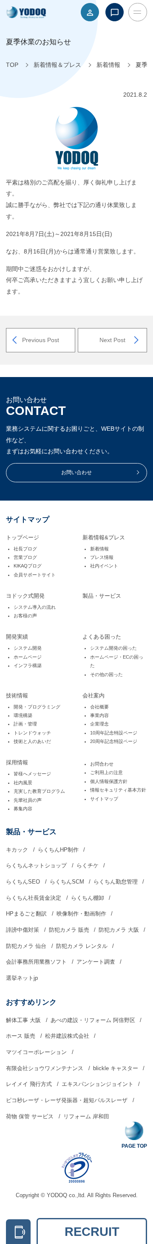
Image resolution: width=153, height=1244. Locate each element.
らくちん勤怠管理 (116, 882)
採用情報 (17, 763)
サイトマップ (104, 798)
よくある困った (101, 637)
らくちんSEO (24, 882)
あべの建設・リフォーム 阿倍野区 (94, 1020)
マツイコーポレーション (37, 1052)
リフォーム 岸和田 (86, 1117)
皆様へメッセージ (32, 773)
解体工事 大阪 (24, 1020)
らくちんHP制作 (59, 850)
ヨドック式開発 (25, 596)
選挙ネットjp (22, 978)
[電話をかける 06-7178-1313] (18, 1231)
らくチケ (88, 866)
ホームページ (28, 656)
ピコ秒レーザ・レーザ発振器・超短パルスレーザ (67, 1100)
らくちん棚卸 (88, 898)
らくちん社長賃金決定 (34, 898)
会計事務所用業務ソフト (37, 962)
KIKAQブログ (28, 565)
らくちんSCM (68, 882)
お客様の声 (25, 615)
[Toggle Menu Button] (137, 12)
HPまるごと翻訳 (27, 914)
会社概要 (99, 706)
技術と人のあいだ (32, 741)
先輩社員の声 (28, 800)
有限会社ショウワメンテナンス (45, 1068)
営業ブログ (25, 557)
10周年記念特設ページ (113, 732)
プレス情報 (101, 557)
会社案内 (93, 696)
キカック (18, 850)
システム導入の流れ (35, 607)
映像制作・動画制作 (82, 914)
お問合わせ (101, 763)
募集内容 (23, 808)
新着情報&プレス (103, 538)
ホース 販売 (21, 1036)
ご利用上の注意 (106, 772)
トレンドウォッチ (32, 732)
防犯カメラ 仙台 (27, 946)
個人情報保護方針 (109, 781)
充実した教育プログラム (39, 791)
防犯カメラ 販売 (70, 930)
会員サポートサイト (35, 574)
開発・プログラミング (37, 706)
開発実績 (17, 637)
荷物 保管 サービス (30, 1117)
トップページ (22, 538)
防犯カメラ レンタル (82, 946)
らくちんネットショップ (37, 866)
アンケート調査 (96, 962)
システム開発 (28, 648)
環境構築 (23, 715)
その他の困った (106, 674)
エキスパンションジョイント (98, 1084)
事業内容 (99, 715)
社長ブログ (25, 548)
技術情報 (17, 696)
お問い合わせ (76, 472)
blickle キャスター (116, 1068)
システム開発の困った (113, 648)
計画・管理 (25, 723)
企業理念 (99, 723)
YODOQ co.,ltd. (67, 1195)
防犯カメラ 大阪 (120, 930)
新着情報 (99, 548)
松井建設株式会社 (68, 1036)
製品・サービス (101, 596)
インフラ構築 (28, 665)
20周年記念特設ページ (113, 741)
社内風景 (23, 782)
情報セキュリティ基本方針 (118, 789)
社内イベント (104, 565)
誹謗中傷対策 (23, 930)
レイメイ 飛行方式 (30, 1084)
